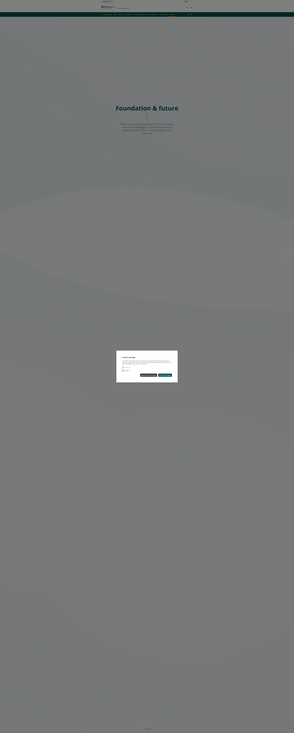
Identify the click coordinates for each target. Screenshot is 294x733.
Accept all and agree (165, 375)
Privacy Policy (143, 364)
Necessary (127, 367)
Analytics (127, 370)
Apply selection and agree (148, 375)
